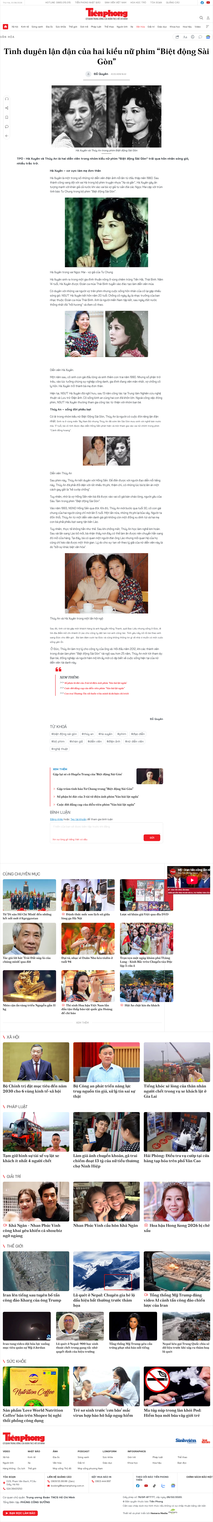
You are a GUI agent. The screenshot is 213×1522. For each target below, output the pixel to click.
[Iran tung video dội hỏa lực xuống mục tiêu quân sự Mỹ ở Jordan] (27, 1326)
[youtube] (208, 2)
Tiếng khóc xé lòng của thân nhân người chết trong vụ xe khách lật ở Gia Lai (175, 1091)
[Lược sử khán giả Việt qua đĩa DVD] (146, 895)
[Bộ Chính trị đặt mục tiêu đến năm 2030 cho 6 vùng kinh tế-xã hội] (36, 1062)
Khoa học (175, 26)
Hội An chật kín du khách (142, 1005)
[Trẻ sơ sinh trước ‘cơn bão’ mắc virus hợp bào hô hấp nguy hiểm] (106, 1386)
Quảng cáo (173, 2)
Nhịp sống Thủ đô (62, 1468)
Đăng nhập (56, 819)
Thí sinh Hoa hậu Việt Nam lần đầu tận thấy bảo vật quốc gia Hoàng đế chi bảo (86, 1009)
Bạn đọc (182, 1462)
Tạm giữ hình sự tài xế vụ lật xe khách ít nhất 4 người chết (31, 1158)
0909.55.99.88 (59, 1481)
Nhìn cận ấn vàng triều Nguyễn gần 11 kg (29, 1007)
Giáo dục (162, 26)
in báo (192, 37)
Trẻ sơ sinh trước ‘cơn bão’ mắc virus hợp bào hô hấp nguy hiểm (103, 1413)
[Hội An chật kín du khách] (146, 986)
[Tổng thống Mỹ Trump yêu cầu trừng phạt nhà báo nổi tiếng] (133, 1326)
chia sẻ (177, 37)
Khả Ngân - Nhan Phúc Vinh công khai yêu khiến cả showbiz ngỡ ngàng (32, 1230)
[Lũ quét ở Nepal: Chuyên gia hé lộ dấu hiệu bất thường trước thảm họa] (106, 1271)
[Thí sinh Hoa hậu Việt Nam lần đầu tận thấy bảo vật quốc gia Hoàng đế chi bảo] (88, 986)
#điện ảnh (113, 741)
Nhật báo (34, 1451)
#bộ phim (58, 741)
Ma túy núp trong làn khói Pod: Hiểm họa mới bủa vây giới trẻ (172, 1413)
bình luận (200, 37)
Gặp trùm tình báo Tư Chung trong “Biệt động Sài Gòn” (95, 789)
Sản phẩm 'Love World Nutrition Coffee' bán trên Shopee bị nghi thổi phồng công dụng (33, 1415)
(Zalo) (71, 1481)
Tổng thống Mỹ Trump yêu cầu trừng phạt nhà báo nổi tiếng (130, 1345)
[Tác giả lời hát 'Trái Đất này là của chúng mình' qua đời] (29, 939)
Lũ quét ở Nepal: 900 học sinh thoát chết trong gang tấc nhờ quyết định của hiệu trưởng (77, 1347)
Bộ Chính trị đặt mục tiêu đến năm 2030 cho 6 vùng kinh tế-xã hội (35, 1088)
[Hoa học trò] (206, 1441)
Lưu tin (6, 117)
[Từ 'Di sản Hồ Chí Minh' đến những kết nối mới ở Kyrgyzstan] (29, 895)
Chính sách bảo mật (199, 1476)
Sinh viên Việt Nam (115, 2)
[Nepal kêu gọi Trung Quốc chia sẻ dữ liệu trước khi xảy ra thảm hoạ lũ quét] (186, 1326)
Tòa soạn (156, 2)
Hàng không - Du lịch (14, 1468)
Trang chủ (5, 26)
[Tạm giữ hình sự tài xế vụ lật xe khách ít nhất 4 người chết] (36, 1132)
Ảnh (55, 1451)
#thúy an (88, 734)
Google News (208, 37)
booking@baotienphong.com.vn (67, 1485)
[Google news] (174, 1486)
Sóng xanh (37, 26)
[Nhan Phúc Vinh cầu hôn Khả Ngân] (106, 1201)
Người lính (122, 26)
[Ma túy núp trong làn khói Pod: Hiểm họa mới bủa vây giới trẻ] (177, 1386)
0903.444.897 (103, 1481)
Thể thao (109, 26)
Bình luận (6, 126)
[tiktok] (156, 1486)
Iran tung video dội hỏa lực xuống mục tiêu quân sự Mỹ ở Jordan (26, 1345)
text (185, 37)
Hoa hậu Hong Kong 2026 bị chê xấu (177, 1228)
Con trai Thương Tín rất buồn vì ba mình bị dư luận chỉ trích (96, 693)
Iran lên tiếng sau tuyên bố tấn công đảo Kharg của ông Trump (32, 1297)
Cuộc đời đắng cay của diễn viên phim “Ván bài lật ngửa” (94, 688)
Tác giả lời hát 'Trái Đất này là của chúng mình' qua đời (27, 960)
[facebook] (202, 2)
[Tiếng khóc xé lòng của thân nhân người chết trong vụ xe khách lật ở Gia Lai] (177, 1062)
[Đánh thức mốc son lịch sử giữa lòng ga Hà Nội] (88, 895)
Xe (131, 26)
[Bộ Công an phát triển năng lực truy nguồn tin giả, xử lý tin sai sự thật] (106, 1062)
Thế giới (73, 26)
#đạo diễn (138, 734)
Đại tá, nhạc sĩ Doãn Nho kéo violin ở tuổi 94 (87, 960)
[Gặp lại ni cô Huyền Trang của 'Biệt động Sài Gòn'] (149, 776)
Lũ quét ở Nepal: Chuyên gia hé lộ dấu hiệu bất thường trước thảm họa (104, 1300)
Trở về (6, 136)
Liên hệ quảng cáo (59, 1476)
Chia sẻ (6, 108)
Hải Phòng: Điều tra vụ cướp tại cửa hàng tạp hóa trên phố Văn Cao (176, 1158)
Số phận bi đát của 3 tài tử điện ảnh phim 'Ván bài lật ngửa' (95, 682)
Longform (109, 1451)
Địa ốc (49, 26)
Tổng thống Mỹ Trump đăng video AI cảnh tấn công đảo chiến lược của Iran (174, 1300)
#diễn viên (95, 741)
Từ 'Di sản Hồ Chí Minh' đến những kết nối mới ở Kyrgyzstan (27, 916)
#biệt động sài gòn (64, 734)
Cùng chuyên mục (21, 873)
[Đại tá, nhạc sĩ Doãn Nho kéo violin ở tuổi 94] (88, 939)
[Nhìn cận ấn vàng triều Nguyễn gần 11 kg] (29, 986)
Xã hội (15, 26)
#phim (121, 734)
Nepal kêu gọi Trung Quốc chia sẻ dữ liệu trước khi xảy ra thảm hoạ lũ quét (186, 1347)
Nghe (6, 98)
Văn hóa (140, 26)
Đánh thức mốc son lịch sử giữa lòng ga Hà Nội (85, 916)
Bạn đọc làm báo (22, 1513)
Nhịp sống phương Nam (90, 1468)
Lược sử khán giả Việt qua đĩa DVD (144, 914)
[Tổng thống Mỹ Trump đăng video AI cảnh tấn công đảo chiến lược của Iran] (177, 1271)
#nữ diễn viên (134, 741)
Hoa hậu (187, 26)
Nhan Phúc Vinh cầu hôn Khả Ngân (105, 1225)
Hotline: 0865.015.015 (58, 2)
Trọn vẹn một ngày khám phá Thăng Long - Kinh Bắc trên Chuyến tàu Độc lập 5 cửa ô (146, 962)
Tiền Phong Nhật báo (88, 2)
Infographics (137, 1451)
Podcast (84, 1451)
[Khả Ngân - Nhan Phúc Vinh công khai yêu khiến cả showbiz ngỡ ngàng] (36, 1201)
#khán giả (76, 741)
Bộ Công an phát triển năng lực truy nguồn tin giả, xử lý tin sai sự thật (104, 1091)
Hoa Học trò (138, 2)
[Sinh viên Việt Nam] (186, 1441)
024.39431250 (14, 1488)
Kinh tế (25, 26)
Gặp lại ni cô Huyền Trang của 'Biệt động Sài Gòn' (87, 774)
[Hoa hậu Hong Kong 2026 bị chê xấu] (177, 1201)
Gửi (152, 837)
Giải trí (151, 26)
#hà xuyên (105, 734)
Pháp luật (96, 26)
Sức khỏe (61, 26)
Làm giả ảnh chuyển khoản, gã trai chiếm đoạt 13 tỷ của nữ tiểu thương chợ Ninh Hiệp (106, 1160)
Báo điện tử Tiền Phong (106, 14)
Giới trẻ (84, 26)
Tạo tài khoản (78, 819)
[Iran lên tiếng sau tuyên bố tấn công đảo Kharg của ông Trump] (36, 1271)
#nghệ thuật (59, 749)
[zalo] (165, 1486)
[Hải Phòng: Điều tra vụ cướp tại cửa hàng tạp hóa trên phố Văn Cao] (177, 1132)
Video (198, 26)
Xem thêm (207, 26)
